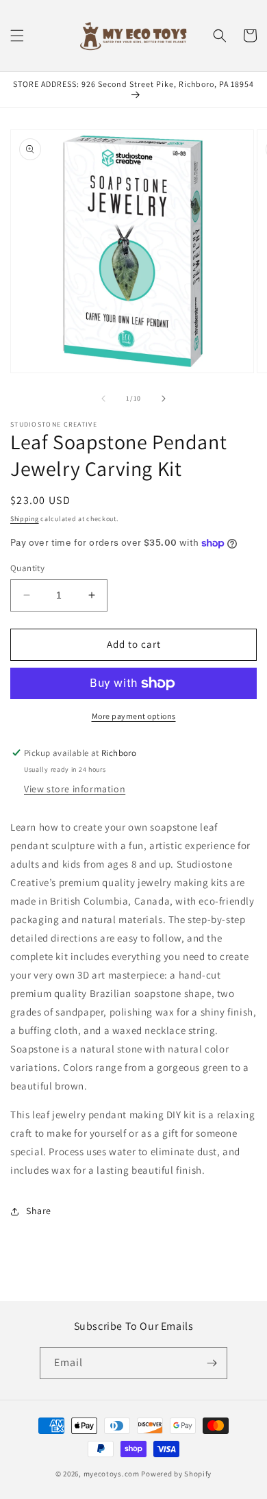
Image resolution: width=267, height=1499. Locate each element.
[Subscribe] (211, 1363)
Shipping (24, 518)
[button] (17, 36)
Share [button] (38, 1211)
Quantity (27, 568)
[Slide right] (164, 398)
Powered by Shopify (176, 1473)
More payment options (134, 716)
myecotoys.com (112, 1473)
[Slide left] (103, 398)
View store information (74, 789)
